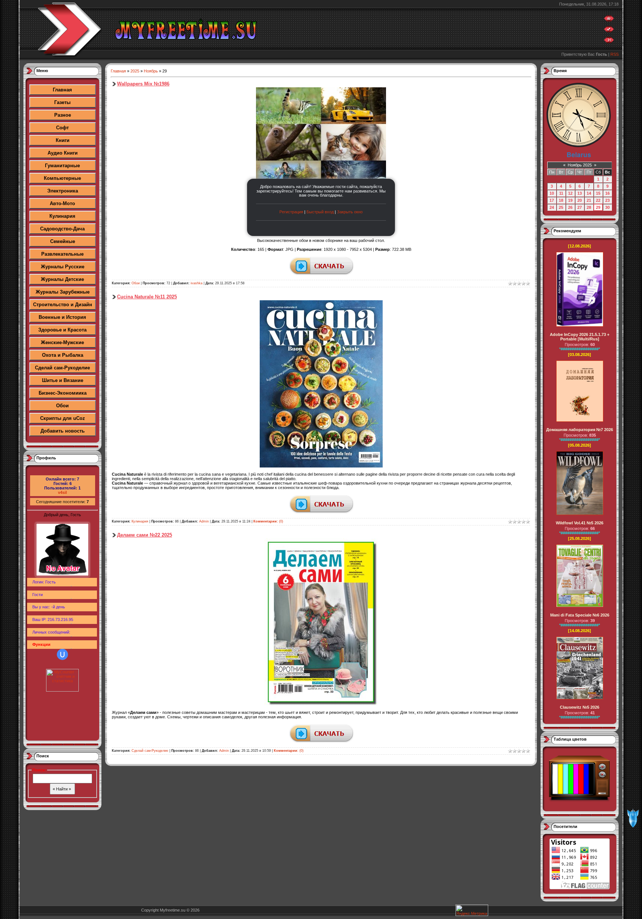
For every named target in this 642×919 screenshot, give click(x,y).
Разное (62, 115)
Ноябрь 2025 (580, 165)
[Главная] (609, 20)
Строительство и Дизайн (62, 304)
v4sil (62, 492)
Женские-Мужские (62, 342)
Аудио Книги (63, 153)
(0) (268, 521)
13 (579, 193)
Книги (62, 140)
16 (607, 193)
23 (607, 200)
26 (570, 207)
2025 (134, 71)
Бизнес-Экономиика (63, 393)
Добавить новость (62, 431)
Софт (62, 127)
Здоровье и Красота (62, 330)
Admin (204, 521)
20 (579, 200)
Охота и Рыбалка (62, 355)
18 (561, 200)
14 (589, 193)
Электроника (62, 191)
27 (579, 207)
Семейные (62, 241)
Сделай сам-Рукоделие (62, 367)
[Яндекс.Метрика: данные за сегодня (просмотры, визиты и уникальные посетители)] (471, 910)
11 (561, 193)
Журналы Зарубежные (63, 292)
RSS (614, 54)
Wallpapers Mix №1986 (143, 84)
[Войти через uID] (62, 654)
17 (551, 200)
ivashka (196, 283)
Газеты (62, 102)
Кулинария (62, 216)
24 (551, 207)
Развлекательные (62, 254)
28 (589, 207)
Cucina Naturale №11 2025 (147, 297)
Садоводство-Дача (62, 229)
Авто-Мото (62, 203)
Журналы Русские (62, 266)
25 (561, 207)
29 (598, 207)
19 (570, 200)
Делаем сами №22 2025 (144, 535)
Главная (62, 90)
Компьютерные (62, 178)
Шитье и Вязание (62, 380)
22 (598, 200)
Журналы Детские (62, 279)
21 (589, 200)
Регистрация (291, 212)
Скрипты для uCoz (62, 418)
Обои (62, 405)
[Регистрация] (609, 31)
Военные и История (62, 317)
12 (570, 193)
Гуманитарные (62, 165)
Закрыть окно (350, 212)
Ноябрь (151, 71)
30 (607, 207)
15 (598, 193)
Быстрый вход (320, 212)
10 (551, 193)
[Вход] (609, 41)
